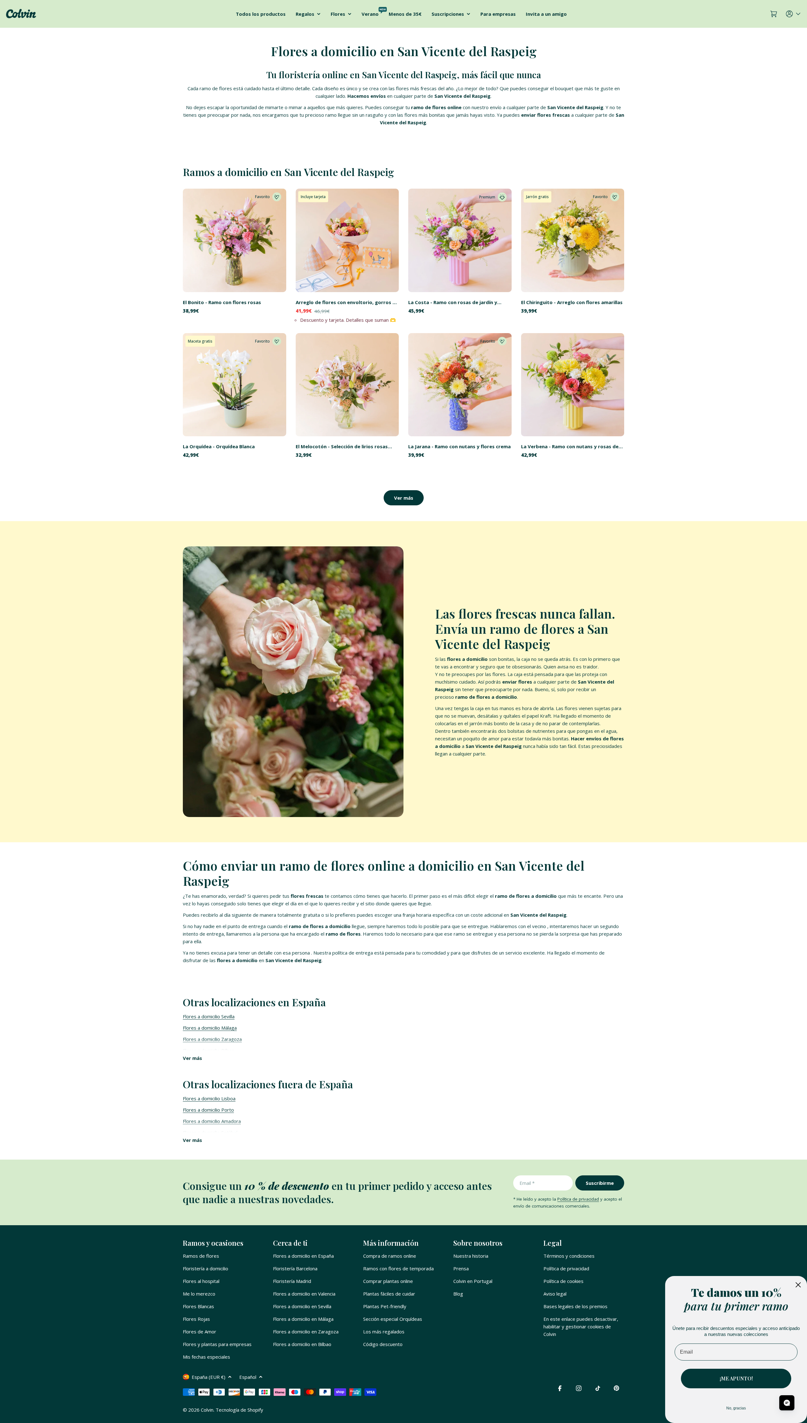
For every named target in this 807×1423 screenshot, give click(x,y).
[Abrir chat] (786, 1402)
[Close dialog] (798, 1285)
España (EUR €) (208, 1377)
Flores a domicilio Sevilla (209, 1016)
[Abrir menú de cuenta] (794, 14)
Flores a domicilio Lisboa (209, 1098)
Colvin (207, 1410)
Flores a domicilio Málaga (210, 1028)
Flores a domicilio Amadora (212, 1121)
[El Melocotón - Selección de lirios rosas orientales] (347, 385)
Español (247, 1377)
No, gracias (736, 1408)
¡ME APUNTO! (736, 1378)
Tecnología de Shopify (239, 1410)
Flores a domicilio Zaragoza (212, 1039)
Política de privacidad (578, 1199)
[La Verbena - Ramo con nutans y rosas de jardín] (572, 385)
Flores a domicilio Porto (208, 1110)
